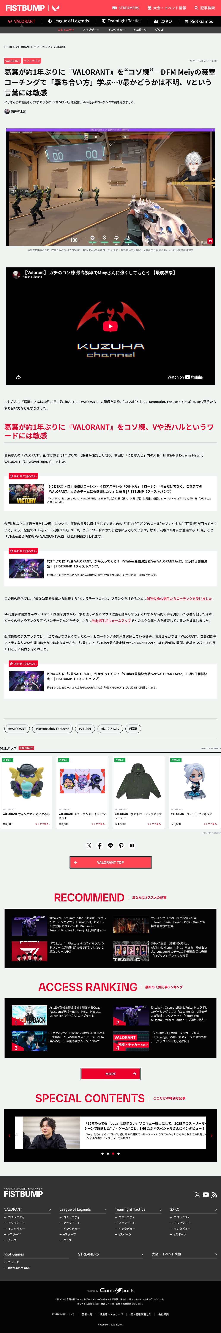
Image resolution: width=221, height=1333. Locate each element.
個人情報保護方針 (140, 1314)
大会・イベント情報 (169, 8)
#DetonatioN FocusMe (52, 728)
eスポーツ (140, 29)
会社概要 (163, 1314)
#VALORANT (17, 728)
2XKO (174, 1209)
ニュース (13, 1262)
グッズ (159, 29)
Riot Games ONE (19, 1267)
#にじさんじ (110, 728)
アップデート (91, 29)
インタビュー (116, 29)
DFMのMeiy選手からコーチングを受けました (179, 598)
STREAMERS (128, 8)
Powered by (92, 1290)
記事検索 (207, 8)
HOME (8, 47)
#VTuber (85, 728)
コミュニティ (66, 29)
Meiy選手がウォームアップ (111, 620)
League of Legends (75, 1209)
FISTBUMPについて (63, 1314)
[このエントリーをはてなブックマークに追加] (132, 845)
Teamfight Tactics (130, 1209)
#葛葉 (133, 728)
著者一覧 (87, 1314)
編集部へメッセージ (111, 1314)
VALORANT (23, 47)
